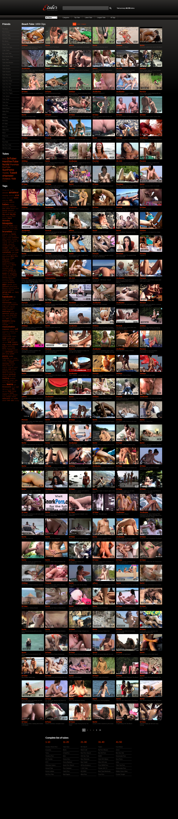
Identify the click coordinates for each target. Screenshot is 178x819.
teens (10, 384)
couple (5, 248)
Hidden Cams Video (122, 771)
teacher (13, 382)
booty (4, 227)
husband (11, 308)
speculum (12, 371)
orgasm (14, 342)
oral (9, 342)
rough (4, 360)
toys (9, 391)
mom (4, 333)
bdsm (8, 208)
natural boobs (6, 336)
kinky (11, 315)
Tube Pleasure (6, 74)
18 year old (5, 190)
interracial (6, 311)
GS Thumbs (48, 759)
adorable (5, 193)
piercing (4, 350)
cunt (13, 252)
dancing (8, 254)
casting (4, 237)
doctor (8, 258)
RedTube (6, 167)
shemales (5, 364)
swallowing (5, 380)
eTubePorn (66, 753)
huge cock (5, 306)
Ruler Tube (5, 59)
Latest (78, 24)
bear (17, 208)
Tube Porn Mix (6, 87)
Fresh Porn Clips (7, 47)
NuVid (5, 164)
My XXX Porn (102, 753)
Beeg (4, 159)
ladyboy (14, 317)
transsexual (5, 393)
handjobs (5, 294)
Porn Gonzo (5, 32)
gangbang (11, 282)
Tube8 (13, 172)
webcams (6, 398)
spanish (14, 369)
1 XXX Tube (84, 768)
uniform (4, 395)
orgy (4, 344)
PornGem (119, 184)
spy (15, 372)
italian (12, 311)
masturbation (8, 326)
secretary (5, 362)
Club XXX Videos (103, 759)
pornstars (9, 352)
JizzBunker (26, 68)
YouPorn (4, 181)
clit (17, 241)
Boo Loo (4, 126)
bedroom (11, 210)
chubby (4, 241)
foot (9, 277)
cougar (13, 246)
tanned (4, 382)
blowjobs (7, 223)
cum (17, 250)
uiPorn (71, 45)
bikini (3, 216)
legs (11, 318)
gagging (4, 282)
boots (15, 226)
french (11, 279)
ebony (14, 265)
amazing (5, 195)
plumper (15, 350)
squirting (5, 374)
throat (13, 387)
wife (8, 400)
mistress (11, 331)
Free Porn (101, 774)
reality (11, 356)
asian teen (5, 200)
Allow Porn (84, 774)
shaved (11, 362)
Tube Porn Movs (7, 90)
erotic (7, 266)
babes (5, 204)
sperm (4, 372)
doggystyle (5, 259)
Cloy (3, 139)
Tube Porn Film (6, 84)
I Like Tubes (5, 50)
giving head (13, 286)
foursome (5, 279)
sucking (5, 378)
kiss (15, 315)
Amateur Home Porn (51, 747)
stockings (12, 374)
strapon (4, 376)
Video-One (5, 129)
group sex (6, 292)
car (6, 236)
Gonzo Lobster (49, 771)
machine (10, 323)
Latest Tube (88, 17)
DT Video (5, 123)
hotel (9, 304)
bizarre (4, 218)
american (11, 195)
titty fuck (4, 391)
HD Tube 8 (84, 747)
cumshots (6, 252)
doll (11, 259)
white (16, 398)
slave (9, 365)
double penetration (8, 263)
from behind (5, 280)
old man (4, 342)
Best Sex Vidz (120, 753)
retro (11, 358)
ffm (8, 274)
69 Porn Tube (6, 35)
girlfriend (5, 286)
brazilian (11, 229)
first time (4, 275)
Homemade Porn (121, 756)
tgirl (15, 384)
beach (13, 208)
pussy (5, 356)
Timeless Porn (49, 756)
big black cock (12, 212)
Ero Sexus (5, 41)
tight (17, 387)
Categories (65, 17)
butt (3, 236)
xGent (117, 750)
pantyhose (11, 346)
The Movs (5, 29)
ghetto (15, 284)
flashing (5, 277)
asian (16, 197)
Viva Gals (5, 105)
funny (12, 280)
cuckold (12, 250)
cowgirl (10, 248)
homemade (7, 303)
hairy (17, 292)
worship (16, 400)
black (10, 218)
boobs (11, 226)
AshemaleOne (50, 278)
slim (13, 365)
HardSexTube (10, 161)
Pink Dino (5, 120)
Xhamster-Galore (50, 765)
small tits (4, 367)
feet (9, 272)
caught (9, 237)
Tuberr (100, 747)
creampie (5, 250)
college (4, 244)
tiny (10, 389)
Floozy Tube (6, 44)
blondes (6, 220)
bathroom (13, 206)
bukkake (5, 234)
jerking (12, 313)
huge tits (12, 306)
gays (4, 284)
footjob (13, 277)
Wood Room (6, 108)
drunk (9, 265)
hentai (4, 299)
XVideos (6, 178)
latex (3, 318)
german (9, 284)
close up (4, 242)
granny (11, 290)
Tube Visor (66, 747)
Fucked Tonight (120, 774)
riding (15, 358)
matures (5, 329)
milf (16, 329)
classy (14, 241)
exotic (11, 268)
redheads (5, 358)
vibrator (15, 395)
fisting (15, 275)
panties (4, 346)
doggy (12, 258)
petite (13, 348)
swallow (12, 378)
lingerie (4, 323)
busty (13, 234)
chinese (8, 239)
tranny (14, 391)
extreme (5, 270)
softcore (5, 369)
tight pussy (5, 389)
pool (3, 352)
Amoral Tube (49, 768)
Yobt (13, 178)
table (16, 380)
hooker (14, 302)
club (9, 242)
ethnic (12, 266)
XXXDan (25, 45)
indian (4, 309)
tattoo (9, 382)
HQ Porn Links (6, 148)
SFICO (4, 114)
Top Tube (77, 17)
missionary (5, 331)
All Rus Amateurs (86, 765)
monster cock (6, 334)
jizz (16, 313)
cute (16, 252)
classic (10, 241)
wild (12, 400)
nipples (14, 336)
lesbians (6, 321)
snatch (16, 367)
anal (17, 195)
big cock (5, 214)
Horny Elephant (67, 762)
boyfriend (5, 229)
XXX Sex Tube (85, 756)
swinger (11, 380)
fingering (13, 274)
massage (5, 324)
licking (12, 321)
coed (12, 242)
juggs (3, 315)
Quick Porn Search (68, 765)
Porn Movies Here (7, 56)
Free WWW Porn (103, 765)
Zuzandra (48, 750)
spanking (5, 371)
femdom (13, 272)
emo (3, 266)
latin (7, 319)
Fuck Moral (119, 747)
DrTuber (11, 158)
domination (6, 261)
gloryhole (16, 288)
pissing (10, 350)
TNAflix (5, 173)
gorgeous (5, 290)
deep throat (6, 256)
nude (4, 338)
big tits (13, 214)
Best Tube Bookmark (104, 771)
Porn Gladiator (67, 768)
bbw (3, 208)
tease (4, 384)
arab (11, 198)
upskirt (10, 395)
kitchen (4, 317)
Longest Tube (101, 17)
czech (4, 254)
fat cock (4, 272)
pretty (7, 354)
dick (12, 256)
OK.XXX (119, 68)
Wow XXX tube (102, 762)
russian (9, 360)
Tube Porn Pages (7, 93)
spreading (10, 372)
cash (15, 236)
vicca (3, 396)
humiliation (5, 308)
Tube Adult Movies (7, 62)
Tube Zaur (5, 102)
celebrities (15, 237)
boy (16, 227)
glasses (10, 288)
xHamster (7, 175)
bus (10, 234)
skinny (4, 365)
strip (9, 376)
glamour (5, 288)
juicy (7, 315)
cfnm (3, 239)
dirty (3, 258)
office (8, 340)
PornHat (96, 161)
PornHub (14, 164)
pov (3, 354)
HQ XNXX (83, 771)
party (4, 348)
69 (12, 190)
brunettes (7, 231)
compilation (6, 246)
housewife (14, 304)
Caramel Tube (6, 38)
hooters (4, 304)
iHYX (46, 762)
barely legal (5, 206)
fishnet (10, 275)
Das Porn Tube (6, 145)
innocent (10, 309)
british (16, 229)
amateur (14, 192)
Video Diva (5, 111)
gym (13, 292)
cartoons (10, 236)
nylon (4, 340)
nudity (9, 338)
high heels (5, 300)
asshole (11, 202)
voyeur (14, 396)
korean (9, 317)
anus (8, 198)
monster (13, 333)
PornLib (143, 68)
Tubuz (47, 753)
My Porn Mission (103, 750)
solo (9, 369)
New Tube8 (84, 762)
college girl (11, 244)
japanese (5, 313)
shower (12, 364)
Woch (4, 132)
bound (12, 227)
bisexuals (8, 216)
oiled (12, 340)
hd (14, 297)
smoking (10, 367)
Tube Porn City (6, 77)
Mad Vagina (66, 774)
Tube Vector (5, 99)
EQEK (100, 756)
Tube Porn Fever (7, 81)
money (8, 333)
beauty (4, 210)
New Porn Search (86, 753)
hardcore (7, 296)
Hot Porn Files (49, 774)
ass (10, 200)
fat (14, 270)
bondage (5, 226)
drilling (4, 265)
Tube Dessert (6, 68)
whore (4, 400)
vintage (8, 396)
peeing (9, 348)
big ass (4, 212)
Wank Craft (84, 750)
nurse (13, 338)
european (5, 268)
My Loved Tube (6, 53)
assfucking (5, 202)
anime (4, 198)
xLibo (117, 762)
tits (13, 389)
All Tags (113, 17)
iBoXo (64, 750)
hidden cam (10, 299)
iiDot (64, 756)
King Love (5, 136)
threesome (6, 387)
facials (10, 270)
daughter (14, 254)
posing (16, 352)
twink (12, 393)
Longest (83, 24)
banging (11, 204)
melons (12, 329)
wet (12, 398)
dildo (16, 256)
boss (8, 227)
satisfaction (15, 360)
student (13, 376)
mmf (16, 331)
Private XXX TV (102, 768)
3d (10, 190)
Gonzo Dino (66, 759)
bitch (13, 216)
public (12, 354)
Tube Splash (6, 96)
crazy (15, 248)
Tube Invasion (6, 71)
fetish (4, 274)
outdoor (15, 344)
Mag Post (5, 117)
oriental (8, 344)
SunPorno (8, 169)
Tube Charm (6, 65)
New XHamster (85, 759)
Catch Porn (66, 771)
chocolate (14, 239)
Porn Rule (5, 142)
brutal (14, 232)
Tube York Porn (120, 765)
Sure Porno (119, 759)
